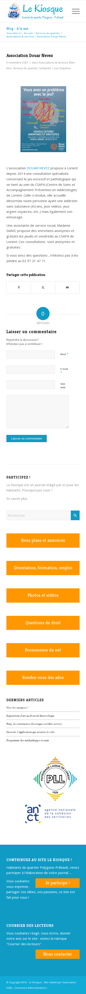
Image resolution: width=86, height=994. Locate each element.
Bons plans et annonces (43, 540)
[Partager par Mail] (67, 287)
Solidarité (45, 68)
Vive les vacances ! (17, 707)
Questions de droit (43, 623)
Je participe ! (57, 883)
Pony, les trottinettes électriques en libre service (34, 724)
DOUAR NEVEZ (38, 168)
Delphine (65, 68)
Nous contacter (57, 954)
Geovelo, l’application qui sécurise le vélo (30, 732)
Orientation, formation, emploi (43, 568)
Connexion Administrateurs (30, 987)
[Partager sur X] (43, 287)
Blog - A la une (17, 28)
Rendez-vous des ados (43, 677)
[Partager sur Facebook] (19, 287)
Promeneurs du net (43, 650)
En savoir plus (16, 498)
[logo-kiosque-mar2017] (35, 11)
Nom (64, 354)
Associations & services (53, 62)
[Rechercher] (63, 11)
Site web (62, 385)
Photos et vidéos (43, 595)
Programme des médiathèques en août (27, 740)
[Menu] (73, 11)
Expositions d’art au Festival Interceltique (30, 715)
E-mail (64, 371)
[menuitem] (63, 11)
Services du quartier (25, 68)
